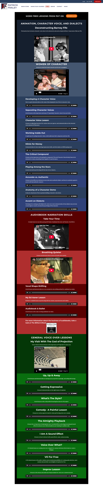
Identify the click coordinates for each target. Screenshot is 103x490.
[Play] (27, 105)
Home (65, 6)
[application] (52, 105)
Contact (59, 6)
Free (47, 6)
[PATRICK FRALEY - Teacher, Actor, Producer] (9, 6)
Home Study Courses (37, 6)
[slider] (75, 105)
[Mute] (71, 105)
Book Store (25, 6)
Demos (53, 6)
